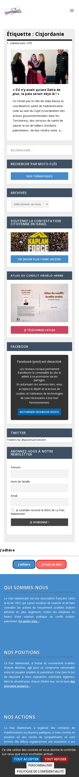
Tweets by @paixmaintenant (26, 440)
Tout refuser (55, 759)
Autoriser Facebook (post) (39, 412)
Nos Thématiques (39, 176)
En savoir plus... (29, 621)
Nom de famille (20, 481)
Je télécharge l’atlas (39, 330)
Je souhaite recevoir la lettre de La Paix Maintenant (37, 512)
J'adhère (24, 564)
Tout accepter (26, 759)
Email (14, 496)
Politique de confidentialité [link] (40, 771)
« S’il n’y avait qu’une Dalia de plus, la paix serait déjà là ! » (37, 92)
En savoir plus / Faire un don (39, 259)
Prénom (16, 467)
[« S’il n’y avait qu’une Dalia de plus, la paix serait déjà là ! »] (39, 66)
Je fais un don (51, 564)
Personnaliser (40, 765)
